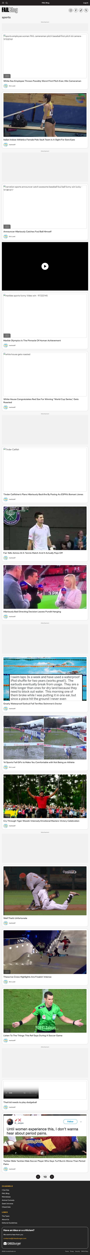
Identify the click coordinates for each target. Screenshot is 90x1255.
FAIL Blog (45, 3)
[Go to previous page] (38, 1177)
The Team (5, 1216)
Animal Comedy (8, 1200)
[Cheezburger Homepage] (45, 1244)
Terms (67, 1251)
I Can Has (5, 1190)
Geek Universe (7, 1204)
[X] (86, 10)
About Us (5, 1219)
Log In (85, 3)
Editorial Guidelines (9, 1223)
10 (45, 1177)
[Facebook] (76, 10)
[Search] (6, 2)
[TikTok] (81, 10)
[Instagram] (71, 10)
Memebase (6, 1197)
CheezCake (6, 1207)
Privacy (72, 1251)
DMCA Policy (84, 1251)
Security (77, 1251)
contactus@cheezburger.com (14, 1238)
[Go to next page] (52, 1177)
